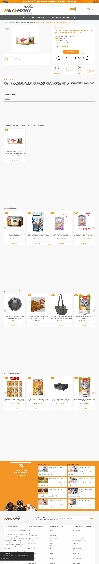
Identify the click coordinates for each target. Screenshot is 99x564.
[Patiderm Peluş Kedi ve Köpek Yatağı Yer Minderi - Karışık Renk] (38, 304)
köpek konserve (77, 558)
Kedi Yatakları (31, 561)
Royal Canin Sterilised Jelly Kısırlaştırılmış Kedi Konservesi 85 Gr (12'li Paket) (15, 551)
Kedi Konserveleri (32, 553)
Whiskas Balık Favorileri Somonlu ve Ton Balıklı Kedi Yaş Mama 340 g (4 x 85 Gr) (15, 543)
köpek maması (76, 530)
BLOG (74, 17)
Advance (52, 556)
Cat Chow (52, 561)
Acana (52, 548)
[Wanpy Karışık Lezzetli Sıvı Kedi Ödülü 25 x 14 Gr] (84, 304)
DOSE (51, 540)
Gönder (91, 518)
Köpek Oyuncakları (33, 538)
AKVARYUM (40, 17)
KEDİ (32, 17)
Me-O (51, 543)
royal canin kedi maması (79, 540)
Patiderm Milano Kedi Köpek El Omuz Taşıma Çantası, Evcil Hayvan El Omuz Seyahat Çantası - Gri (61, 317)
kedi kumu (75, 533)
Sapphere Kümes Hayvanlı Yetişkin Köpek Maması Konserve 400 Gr (38, 400)
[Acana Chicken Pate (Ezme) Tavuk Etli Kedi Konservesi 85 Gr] (14, 222)
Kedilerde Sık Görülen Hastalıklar (84, 501)
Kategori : (65, 36)
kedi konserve (76, 556)
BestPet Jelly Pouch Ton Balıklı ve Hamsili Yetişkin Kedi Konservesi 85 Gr (38, 234)
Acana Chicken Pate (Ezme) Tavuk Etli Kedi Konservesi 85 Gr (14, 234)
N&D (51, 530)
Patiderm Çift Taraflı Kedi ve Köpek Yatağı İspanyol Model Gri (14, 317)
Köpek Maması (32, 533)
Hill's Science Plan (54, 538)
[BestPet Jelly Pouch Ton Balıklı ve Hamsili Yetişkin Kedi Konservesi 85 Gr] (38, 222)
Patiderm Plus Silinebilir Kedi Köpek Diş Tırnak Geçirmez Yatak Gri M (61, 400)
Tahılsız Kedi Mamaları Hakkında (55, 490)
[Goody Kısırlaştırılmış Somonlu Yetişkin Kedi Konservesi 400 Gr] (61, 222)
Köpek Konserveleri (33, 556)
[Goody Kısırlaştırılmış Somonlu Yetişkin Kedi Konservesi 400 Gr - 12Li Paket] (84, 222)
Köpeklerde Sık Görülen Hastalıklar (85, 479)
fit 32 (74, 535)
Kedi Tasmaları (31, 548)
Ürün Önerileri (8, 99)
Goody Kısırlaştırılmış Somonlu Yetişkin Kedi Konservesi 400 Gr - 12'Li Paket (84, 234)
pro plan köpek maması (79, 545)
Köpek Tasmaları (32, 545)
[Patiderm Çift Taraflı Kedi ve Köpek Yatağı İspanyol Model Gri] (14, 304)
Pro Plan (52, 533)
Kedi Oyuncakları (32, 535)
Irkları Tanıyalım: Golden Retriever (56, 479)
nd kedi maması (77, 548)
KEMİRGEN (55, 17)
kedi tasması (76, 561)
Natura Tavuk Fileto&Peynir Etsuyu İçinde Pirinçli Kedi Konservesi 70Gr (15, 152)
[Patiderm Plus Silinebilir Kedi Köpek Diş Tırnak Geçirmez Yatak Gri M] (61, 387)
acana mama (76, 543)
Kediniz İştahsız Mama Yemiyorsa (85, 490)
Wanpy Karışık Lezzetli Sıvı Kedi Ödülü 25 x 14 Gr (84, 317)
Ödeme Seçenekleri (9, 94)
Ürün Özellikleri (8, 79)
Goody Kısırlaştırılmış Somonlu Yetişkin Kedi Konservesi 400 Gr (61, 234)
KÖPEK (25, 17)
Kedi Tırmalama (32, 543)
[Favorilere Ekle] (83, 52)
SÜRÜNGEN (65, 17)
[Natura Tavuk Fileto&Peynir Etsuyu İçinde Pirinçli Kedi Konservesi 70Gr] (14, 139)
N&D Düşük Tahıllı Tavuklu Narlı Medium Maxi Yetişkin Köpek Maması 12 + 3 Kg (16, 539)
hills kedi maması (77, 553)
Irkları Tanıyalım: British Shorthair (55, 468)
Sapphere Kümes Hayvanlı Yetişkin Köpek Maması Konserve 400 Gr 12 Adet (15, 400)
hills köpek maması (77, 550)
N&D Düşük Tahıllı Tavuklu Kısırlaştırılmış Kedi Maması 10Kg (16, 531)
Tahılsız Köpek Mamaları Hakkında (56, 501)
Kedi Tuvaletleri (32, 550)
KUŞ (48, 17)
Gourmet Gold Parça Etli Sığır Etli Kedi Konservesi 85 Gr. (14, 561)
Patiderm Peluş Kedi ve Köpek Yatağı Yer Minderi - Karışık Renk (38, 317)
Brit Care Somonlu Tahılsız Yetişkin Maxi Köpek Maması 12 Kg (14, 547)
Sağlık (77, 465)
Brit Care (52, 558)
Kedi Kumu (30, 540)
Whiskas (52, 545)
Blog (47, 465)
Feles (51, 553)
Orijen (51, 550)
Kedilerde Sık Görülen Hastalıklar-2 (84, 468)
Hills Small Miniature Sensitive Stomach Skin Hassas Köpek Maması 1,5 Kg (16, 535)
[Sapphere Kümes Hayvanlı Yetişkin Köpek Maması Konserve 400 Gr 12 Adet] (14, 387)
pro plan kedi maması (78, 538)
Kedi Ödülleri (31, 558)
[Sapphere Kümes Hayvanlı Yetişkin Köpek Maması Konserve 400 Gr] (38, 387)
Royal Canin (53, 535)
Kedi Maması (31, 530)
